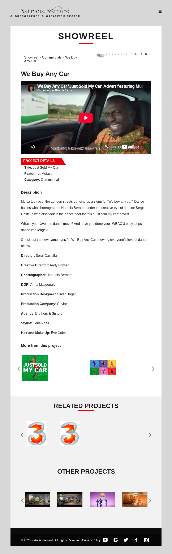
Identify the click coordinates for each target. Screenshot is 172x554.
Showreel (31, 57)
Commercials (52, 57)
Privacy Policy (91, 540)
